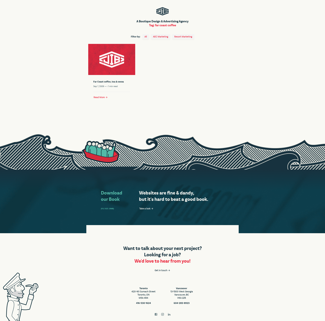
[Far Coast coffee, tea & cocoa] (111, 59)
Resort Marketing (183, 36)
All (145, 36)
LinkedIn (169, 314)
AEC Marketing (160, 36)
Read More (99, 97)
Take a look (145, 208)
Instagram (162, 314)
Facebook (156, 314)
